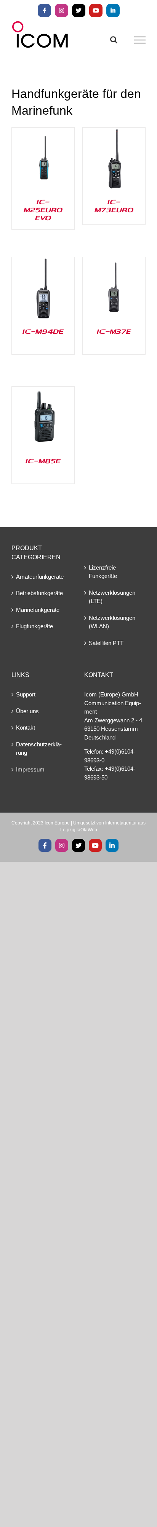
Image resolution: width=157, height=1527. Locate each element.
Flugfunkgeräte (34, 626)
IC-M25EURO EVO (43, 209)
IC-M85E (43, 461)
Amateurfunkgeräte (40, 576)
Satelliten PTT (106, 643)
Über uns (27, 711)
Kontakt (25, 727)
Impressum (30, 769)
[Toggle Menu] (140, 40)
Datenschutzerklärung (39, 748)
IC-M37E (114, 331)
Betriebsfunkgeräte (39, 593)
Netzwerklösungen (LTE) (112, 597)
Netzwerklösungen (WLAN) (112, 622)
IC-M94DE (43, 331)
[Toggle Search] (113, 39)
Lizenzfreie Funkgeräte (103, 571)
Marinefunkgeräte (37, 610)
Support (25, 694)
